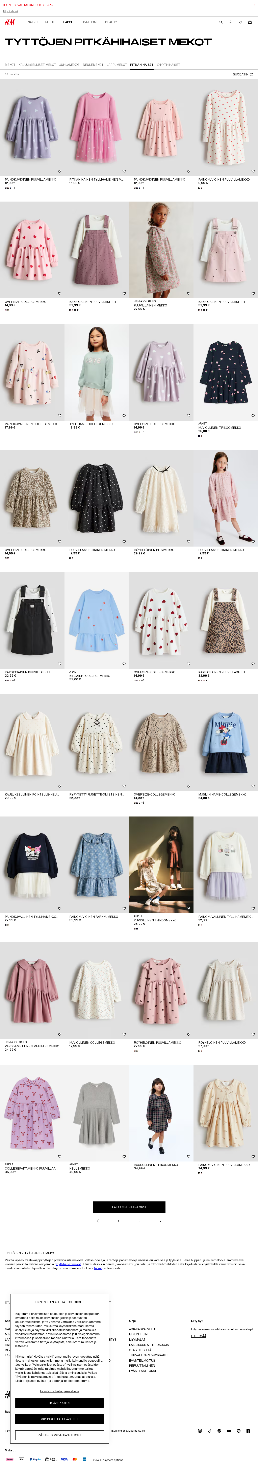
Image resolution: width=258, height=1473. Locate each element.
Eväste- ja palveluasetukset (60, 1435)
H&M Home (90, 22)
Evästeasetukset (144, 1371)
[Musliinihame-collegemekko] (226, 742)
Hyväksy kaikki (59, 1403)
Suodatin (240, 74)
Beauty (111, 22)
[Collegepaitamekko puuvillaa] (32, 1113)
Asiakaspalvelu (142, 1329)
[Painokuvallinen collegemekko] (32, 372)
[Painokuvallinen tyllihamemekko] (226, 864)
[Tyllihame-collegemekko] (96, 372)
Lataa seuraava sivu (129, 1207)
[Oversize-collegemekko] (32, 250)
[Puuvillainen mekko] (161, 250)
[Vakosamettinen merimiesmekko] (32, 990)
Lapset (69, 22)
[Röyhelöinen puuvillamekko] (161, 990)
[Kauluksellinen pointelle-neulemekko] (32, 742)
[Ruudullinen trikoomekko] (161, 1113)
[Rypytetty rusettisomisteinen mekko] (96, 742)
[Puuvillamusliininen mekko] (96, 498)
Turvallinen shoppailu (148, 1355)
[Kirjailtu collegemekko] (96, 620)
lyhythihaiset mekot (68, 1264)
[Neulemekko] (96, 1113)
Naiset (33, 22)
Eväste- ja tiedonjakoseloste (59, 1391)
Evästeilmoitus (142, 1360)
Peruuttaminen (142, 1365)
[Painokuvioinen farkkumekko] (96, 864)
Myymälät (137, 1339)
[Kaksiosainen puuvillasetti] (96, 250)
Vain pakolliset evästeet (59, 1419)
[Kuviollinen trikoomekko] (226, 372)
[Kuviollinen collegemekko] (96, 990)
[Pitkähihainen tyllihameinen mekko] (96, 127)
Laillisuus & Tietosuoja (149, 1345)
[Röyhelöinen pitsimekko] (161, 498)
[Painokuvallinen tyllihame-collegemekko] (32, 864)
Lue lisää (198, 1336)
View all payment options (108, 1460)
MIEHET (51, 22)
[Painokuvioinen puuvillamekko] (32, 127)
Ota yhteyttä (140, 1350)
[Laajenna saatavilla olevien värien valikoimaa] (200, 187)
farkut (98, 1268)
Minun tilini (138, 1334)
